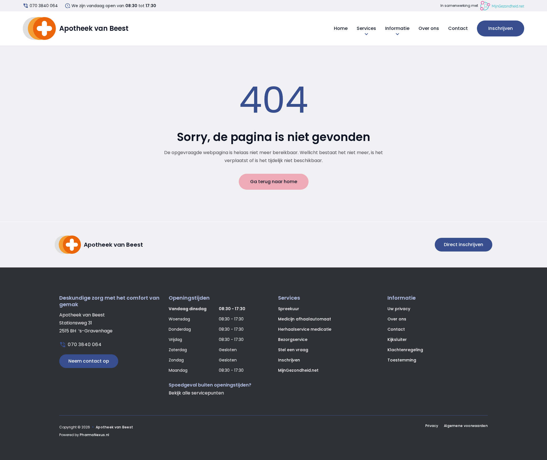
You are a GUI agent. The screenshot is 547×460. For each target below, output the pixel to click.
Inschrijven (500, 28)
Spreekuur (288, 309)
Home (341, 28)
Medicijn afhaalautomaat (304, 319)
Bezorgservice (292, 339)
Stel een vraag (293, 350)
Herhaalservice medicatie (304, 329)
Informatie (397, 28)
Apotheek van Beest (114, 427)
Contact (458, 28)
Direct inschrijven (463, 244)
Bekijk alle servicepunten (196, 393)
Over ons (429, 28)
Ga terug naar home (273, 181)
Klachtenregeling (405, 350)
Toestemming (401, 360)
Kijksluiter (397, 339)
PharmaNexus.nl (94, 434)
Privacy (431, 426)
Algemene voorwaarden (466, 426)
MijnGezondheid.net (298, 370)
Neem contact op (88, 361)
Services (366, 28)
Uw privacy (398, 309)
